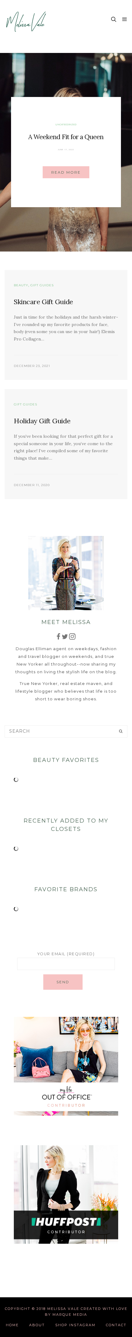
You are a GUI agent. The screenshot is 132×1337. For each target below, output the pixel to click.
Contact (116, 1325)
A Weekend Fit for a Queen (65, 137)
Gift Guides (42, 285)
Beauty (21, 285)
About (37, 1325)
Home (12, 1325)
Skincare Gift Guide (43, 301)
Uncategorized (65, 124)
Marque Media (69, 1314)
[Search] (120, 731)
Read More (66, 172)
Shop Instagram (75, 1325)
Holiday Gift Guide (42, 421)
